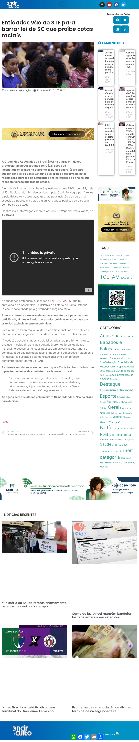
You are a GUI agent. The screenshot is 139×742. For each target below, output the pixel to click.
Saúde (105, 444)
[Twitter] (123, 4)
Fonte (5, 422)
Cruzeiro (113, 379)
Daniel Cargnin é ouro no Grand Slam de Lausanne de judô (110, 99)
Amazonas (111, 335)
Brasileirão (129, 349)
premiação (104, 271)
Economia (108, 390)
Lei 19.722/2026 (60, 301)
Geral (113, 407)
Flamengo (113, 401)
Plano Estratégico (121, 267)
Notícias (109, 428)
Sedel (114, 445)
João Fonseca (106, 417)
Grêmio (114, 413)
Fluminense (126, 402)
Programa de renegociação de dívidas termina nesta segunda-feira (101, 709)
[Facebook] (116, 4)
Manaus (117, 416)
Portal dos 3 (123, 434)
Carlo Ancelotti (118, 358)
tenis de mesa (111, 463)
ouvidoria (109, 267)
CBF (129, 358)
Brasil (120, 349)
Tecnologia (126, 458)
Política (107, 434)
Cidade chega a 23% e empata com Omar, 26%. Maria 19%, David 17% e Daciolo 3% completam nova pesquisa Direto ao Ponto (132, 143)
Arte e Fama (129, 336)
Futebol (103, 408)
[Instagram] (102, 4)
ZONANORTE (126, 278)
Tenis (102, 463)
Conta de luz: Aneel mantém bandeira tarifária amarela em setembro (101, 615)
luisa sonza (114, 263)
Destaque (110, 384)
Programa (129, 439)
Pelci (132, 428)
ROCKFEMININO (122, 271)
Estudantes (105, 259)
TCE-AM (110, 277)
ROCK (112, 271)
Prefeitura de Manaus (112, 439)
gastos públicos (117, 259)
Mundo (114, 421)
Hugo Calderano (125, 413)
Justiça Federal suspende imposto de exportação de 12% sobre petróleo (111, 62)
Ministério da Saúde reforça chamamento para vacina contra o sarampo (34, 604)
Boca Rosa (109, 255)
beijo (102, 255)
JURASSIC (104, 263)
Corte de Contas (122, 255)
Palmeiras (125, 428)
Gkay (127, 259)
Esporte (108, 396)
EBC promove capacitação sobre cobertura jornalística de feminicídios (111, 135)
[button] (62, 4)
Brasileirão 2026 (107, 354)
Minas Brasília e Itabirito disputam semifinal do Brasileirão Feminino (28, 709)
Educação (125, 390)
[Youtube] (109, 4)
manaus (123, 263)
